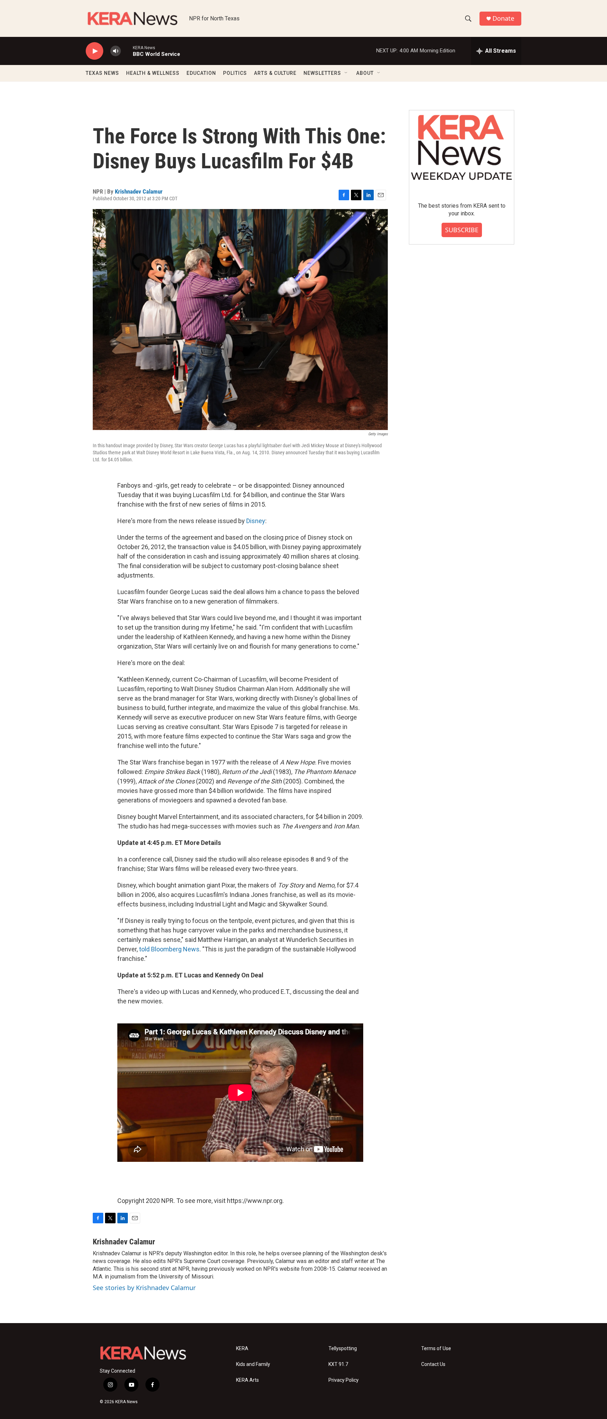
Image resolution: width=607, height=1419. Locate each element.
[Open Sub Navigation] (346, 73)
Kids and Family (253, 1364)
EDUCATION (201, 73)
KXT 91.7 (338, 1364)
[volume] (116, 51)
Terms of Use (436, 1348)
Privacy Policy (343, 1380)
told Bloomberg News (169, 949)
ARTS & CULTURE (275, 73)
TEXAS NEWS (102, 73)
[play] (94, 51)
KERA (242, 1348)
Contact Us (433, 1364)
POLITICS (235, 73)
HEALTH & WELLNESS (153, 73)
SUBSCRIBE (461, 230)
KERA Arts (247, 1380)
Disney (255, 521)
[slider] (127, 50)
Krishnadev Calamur (139, 191)
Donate (503, 18)
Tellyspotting (342, 1348)
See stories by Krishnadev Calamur (144, 1287)
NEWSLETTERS (322, 73)
